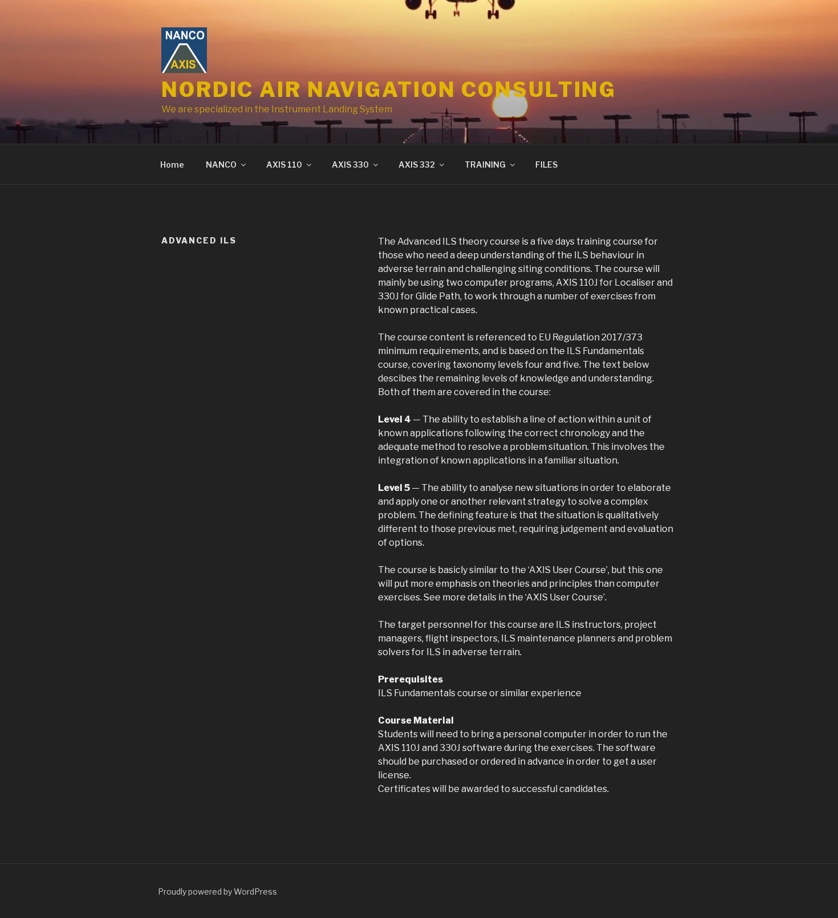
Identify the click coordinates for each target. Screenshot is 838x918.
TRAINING (485, 164)
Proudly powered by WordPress (217, 891)
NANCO (221, 164)
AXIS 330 (350, 164)
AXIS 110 (284, 164)
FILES (546, 164)
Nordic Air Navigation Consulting (388, 89)
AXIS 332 (416, 164)
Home (172, 164)
